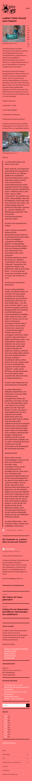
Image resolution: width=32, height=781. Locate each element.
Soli (3, 758)
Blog (3, 750)
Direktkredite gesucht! (11, 696)
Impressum (6, 770)
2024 (5, 721)
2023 (5, 723)
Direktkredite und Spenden (11, 762)
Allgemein (20, 530)
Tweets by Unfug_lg (9, 743)
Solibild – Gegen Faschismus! (13, 699)
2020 (5, 730)
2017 (5, 736)
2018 (5, 734)
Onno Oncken (10, 549)
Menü (28, 8)
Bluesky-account (9, 653)
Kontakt (5, 766)
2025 (5, 718)
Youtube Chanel (9, 658)
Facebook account (10, 655)
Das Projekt (6, 754)
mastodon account (10, 651)
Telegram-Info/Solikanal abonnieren (16, 649)
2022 (5, 725)
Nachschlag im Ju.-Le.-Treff (13, 685)
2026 (5, 716)
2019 (5, 732)
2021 (5, 727)
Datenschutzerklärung (9, 774)
